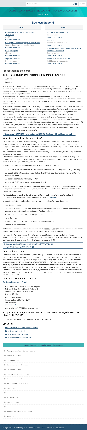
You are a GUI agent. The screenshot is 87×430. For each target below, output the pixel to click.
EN (74, 3)
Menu (4, 4)
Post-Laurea (11, 393)
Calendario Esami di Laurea (17, 365)
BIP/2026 (50, 40)
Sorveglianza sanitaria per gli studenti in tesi (22, 43)
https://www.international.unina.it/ (18, 337)
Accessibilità (60, 428)
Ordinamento (12, 388)
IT (77, 3)
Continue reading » (12, 39)
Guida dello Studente (15, 379)
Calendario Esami (13, 360)
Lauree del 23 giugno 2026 (57, 32)
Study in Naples (11, 51)
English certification (13, 59)
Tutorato (10, 416)
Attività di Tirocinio (14, 356)
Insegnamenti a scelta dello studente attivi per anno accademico (64, 49)
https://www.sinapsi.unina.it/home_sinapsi (21, 328)
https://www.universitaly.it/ (15, 331)
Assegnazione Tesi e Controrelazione (21, 351)
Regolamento (12, 407)
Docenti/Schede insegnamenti (18, 374)
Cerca (82, 4)
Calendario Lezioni (14, 370)
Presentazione (12, 397)
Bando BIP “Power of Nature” (59, 59)
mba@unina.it (52, 197)
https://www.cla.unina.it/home (16, 334)
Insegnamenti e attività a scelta (18, 383)
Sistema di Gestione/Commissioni (19, 411)
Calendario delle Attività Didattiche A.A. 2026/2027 (20, 33)
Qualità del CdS (13, 402)
